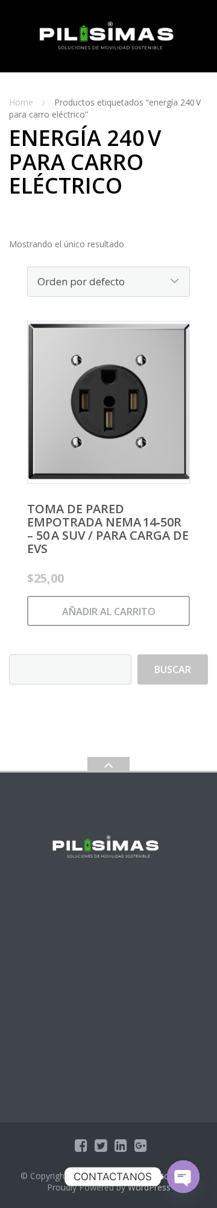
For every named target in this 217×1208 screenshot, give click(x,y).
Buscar (172, 669)
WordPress (149, 1187)
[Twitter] (101, 1145)
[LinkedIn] (121, 1145)
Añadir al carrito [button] (109, 611)
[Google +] (140, 1145)
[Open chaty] (183, 1176)
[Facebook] (81, 1145)
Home (21, 102)
